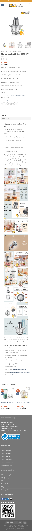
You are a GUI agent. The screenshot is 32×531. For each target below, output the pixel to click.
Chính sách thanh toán (6, 459)
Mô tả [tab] (4, 115)
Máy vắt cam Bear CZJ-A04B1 (23, 402)
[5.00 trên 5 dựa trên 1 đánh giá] (16, 62)
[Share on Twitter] (8, 103)
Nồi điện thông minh (6, 478)
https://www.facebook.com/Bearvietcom (20, 372)
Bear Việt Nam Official (10, 525)
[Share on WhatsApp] (2, 103)
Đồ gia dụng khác (5, 487)
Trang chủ (4, 51)
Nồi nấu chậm (4, 481)
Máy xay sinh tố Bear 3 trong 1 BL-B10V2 (8, 403)
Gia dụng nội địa (5, 490)
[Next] (28, 26)
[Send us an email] (11, 499)
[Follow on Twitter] (8, 499)
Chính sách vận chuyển (7, 462)
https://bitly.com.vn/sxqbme (19, 369)
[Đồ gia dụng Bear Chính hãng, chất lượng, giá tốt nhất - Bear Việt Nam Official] (16, 5)
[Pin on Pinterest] (14, 103)
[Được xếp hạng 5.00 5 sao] (4, 406)
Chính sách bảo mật (6, 453)
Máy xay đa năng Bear (15, 51)
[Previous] (3, 26)
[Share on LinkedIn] (16, 103)
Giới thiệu (20, 525)
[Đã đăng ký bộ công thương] (12, 437)
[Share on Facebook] (5, 103)
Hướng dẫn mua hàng (6, 465)
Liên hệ (22, 526)
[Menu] (2, 5)
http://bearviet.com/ (14, 375)
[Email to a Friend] (11, 103)
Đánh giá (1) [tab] (5, 118)
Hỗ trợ (26, 525)
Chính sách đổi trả (5, 456)
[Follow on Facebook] (2, 499)
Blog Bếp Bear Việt (14, 526)
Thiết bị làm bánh (5, 484)
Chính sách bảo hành (6, 450)
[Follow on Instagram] (5, 499)
